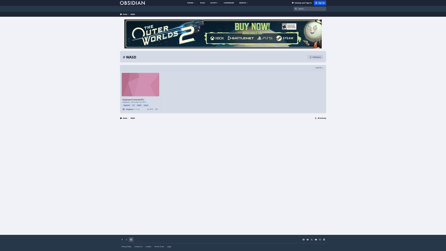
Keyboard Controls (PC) (133, 99)
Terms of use (159, 247)
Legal (169, 247)
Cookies (148, 247)
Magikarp (126, 102)
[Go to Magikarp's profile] (124, 109)
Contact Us (138, 247)
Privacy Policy (126, 247)
